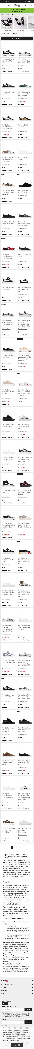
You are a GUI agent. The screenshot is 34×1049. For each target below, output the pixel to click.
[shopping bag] (31, 5)
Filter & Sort (17, 38)
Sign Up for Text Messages (9, 1006)
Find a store (5, 1019)
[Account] (25, 5)
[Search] (9, 5)
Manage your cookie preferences (16, 1032)
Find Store (28, 1022)
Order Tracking (6, 1)
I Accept (17, 1045)
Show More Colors (6, 65)
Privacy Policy (8, 1036)
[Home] (17, 5)
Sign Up (5, 1003)
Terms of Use (23, 1014)
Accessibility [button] (28, 1)
